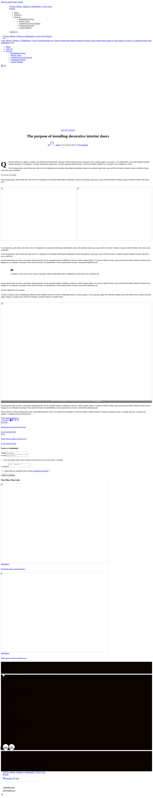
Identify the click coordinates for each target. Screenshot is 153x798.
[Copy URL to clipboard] (18, 420)
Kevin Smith (97, 401)
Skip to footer (18, 2)
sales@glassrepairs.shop (12, 693)
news (17, 418)
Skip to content (6, 2)
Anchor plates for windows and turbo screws (14, 658)
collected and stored (40, 471)
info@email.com (9, 791)
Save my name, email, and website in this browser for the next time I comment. (33, 460)
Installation (68, 130)
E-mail (3, 455)
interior (12, 418)
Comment (4, 467)
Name (3, 453)
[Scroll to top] (2, 795)
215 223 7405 (9, 701)
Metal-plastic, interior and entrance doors (13, 569)
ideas (7, 418)
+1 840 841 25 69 (8, 787)
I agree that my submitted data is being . (27, 471)
